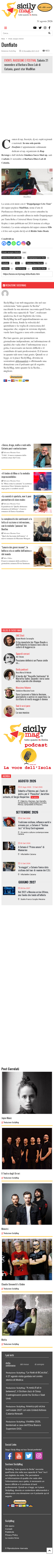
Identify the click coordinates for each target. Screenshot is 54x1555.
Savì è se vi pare (23, 706)
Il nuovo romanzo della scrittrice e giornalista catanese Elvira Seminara (15, 562)
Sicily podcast (22, 669)
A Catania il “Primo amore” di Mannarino (31, 848)
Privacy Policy (11, 1535)
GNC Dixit (20, 635)
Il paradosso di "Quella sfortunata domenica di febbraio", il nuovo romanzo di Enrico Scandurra (14, 509)
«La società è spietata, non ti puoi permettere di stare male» (16, 498)
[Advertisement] (27, 106)
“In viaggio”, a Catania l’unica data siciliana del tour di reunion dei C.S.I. (34, 869)
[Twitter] (40, 27)
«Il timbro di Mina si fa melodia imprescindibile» (15, 475)
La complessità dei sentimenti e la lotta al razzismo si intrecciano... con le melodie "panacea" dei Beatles (16, 524)
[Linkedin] (9, 243)
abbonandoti (21, 361)
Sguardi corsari (23, 653)
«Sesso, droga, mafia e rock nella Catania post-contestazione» (16, 446)
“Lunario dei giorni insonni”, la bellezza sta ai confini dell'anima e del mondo (16, 551)
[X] (28, 243)
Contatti (8, 1529)
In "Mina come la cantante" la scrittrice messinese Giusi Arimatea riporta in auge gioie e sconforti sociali (16, 486)
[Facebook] (49, 27)
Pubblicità (9, 1532)
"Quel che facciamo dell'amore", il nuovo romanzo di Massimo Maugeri (15, 537)
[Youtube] (35, 27)
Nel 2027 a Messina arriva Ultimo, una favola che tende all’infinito (33, 893)
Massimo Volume (23, 687)
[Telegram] (18, 243)
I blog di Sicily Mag (11, 630)
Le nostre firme (12, 1538)
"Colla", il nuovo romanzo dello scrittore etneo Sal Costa (13, 456)
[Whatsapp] (14, 243)
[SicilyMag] (19, 17)
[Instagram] (45, 27)
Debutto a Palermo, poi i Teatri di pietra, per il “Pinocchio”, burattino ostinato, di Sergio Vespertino (26, 794)
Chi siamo (9, 1526)
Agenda (6, 776)
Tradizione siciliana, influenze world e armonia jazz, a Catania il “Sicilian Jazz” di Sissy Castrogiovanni (34, 825)
